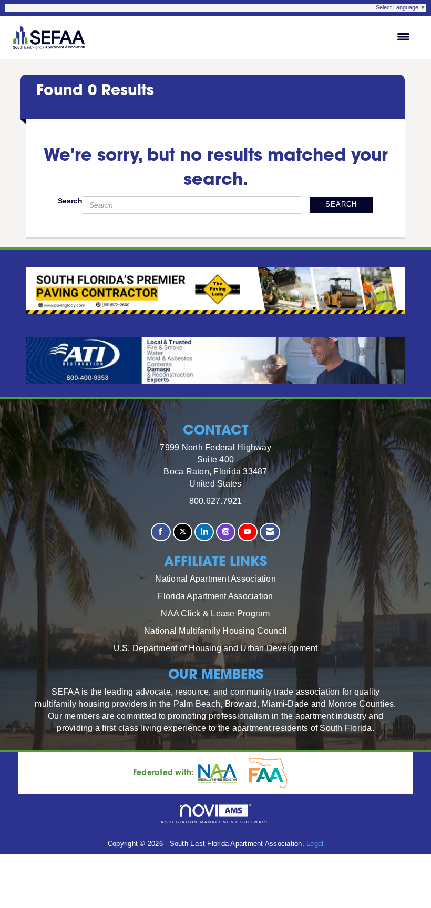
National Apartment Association (215, 578)
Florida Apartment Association (215, 596)
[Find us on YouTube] (247, 532)
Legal (314, 844)
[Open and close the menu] (255, 37)
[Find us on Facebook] (160, 532)
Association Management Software (215, 822)
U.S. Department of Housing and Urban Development (216, 648)
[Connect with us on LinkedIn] (204, 532)
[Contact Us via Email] (270, 532)
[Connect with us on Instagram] (225, 532)
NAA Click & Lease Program (215, 613)
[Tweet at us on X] (182, 532)
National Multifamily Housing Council (215, 630)
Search (70, 201)
